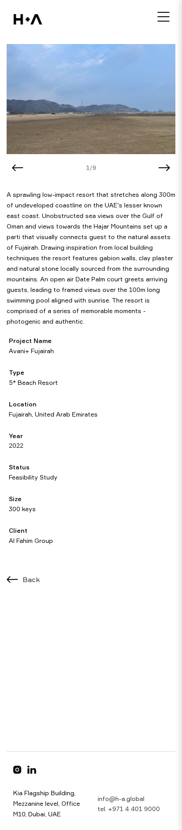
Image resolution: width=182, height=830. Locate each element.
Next (164, 168)
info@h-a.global (121, 798)
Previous (18, 168)
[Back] (12, 579)
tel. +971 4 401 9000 (129, 808)
